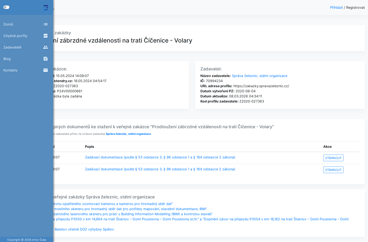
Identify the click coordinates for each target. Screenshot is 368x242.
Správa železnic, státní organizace (259, 76)
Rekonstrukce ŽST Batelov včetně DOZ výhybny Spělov (69, 229)
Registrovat (355, 7)
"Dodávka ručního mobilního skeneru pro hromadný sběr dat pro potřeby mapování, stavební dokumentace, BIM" (115, 209)
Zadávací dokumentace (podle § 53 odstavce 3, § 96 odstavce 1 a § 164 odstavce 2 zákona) (160, 157)
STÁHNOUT (333, 158)
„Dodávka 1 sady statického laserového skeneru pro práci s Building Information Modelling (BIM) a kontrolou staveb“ (118, 214)
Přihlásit (337, 7)
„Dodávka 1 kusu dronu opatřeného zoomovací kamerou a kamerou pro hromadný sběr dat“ (98, 204)
